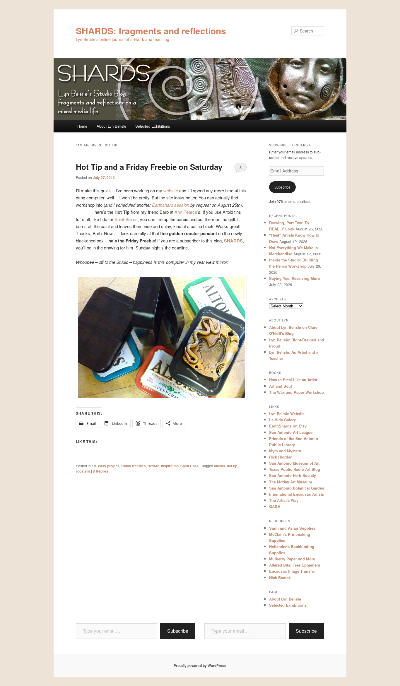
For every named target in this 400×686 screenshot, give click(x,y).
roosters (83, 471)
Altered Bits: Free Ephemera (294, 565)
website (170, 190)
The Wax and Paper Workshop (296, 392)
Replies (100, 471)
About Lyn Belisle (111, 126)
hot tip (232, 465)
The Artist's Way (283, 500)
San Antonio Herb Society (292, 475)
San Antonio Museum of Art (294, 463)
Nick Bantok (280, 577)
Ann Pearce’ (186, 212)
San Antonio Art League (290, 432)
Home (82, 126)
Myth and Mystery (285, 451)
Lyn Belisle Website (287, 413)
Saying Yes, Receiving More (294, 278)
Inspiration (170, 465)
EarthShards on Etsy (288, 426)
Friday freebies (133, 465)
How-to (153, 465)
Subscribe (282, 186)
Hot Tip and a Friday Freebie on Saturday (149, 166)
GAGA (274, 506)
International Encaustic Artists (296, 494)
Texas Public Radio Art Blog (294, 469)
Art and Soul (280, 386)
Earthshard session (170, 205)
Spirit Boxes (126, 219)
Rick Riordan (281, 457)
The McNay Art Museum (290, 482)
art (94, 465)
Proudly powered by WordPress (200, 665)
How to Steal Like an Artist (293, 379)
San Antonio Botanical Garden (296, 488)
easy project (108, 465)
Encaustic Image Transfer (292, 571)
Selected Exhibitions (152, 126)
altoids (219, 465)
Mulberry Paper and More (292, 559)
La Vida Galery (282, 419)
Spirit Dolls (189, 465)
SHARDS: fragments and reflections (151, 30)
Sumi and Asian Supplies (292, 528)
